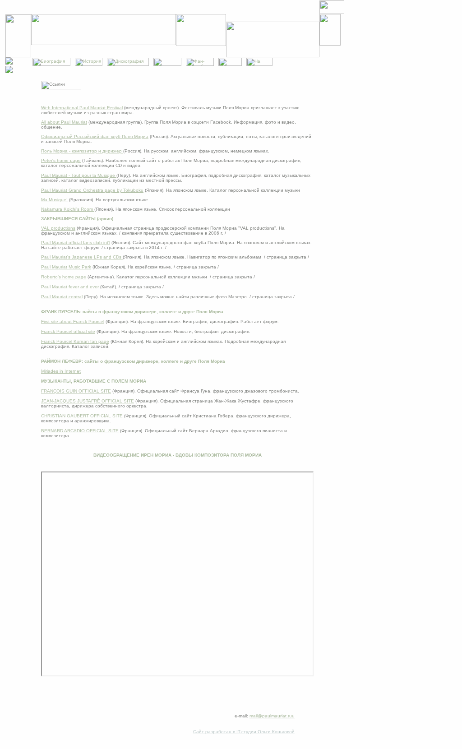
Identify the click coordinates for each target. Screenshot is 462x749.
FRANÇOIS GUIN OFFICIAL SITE (76, 390)
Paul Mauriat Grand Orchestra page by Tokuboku (92, 190)
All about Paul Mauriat (64, 122)
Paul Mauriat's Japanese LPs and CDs (82, 256)
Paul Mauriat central (62, 296)
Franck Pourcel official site (68, 331)
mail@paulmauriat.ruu (272, 715)
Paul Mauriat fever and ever (70, 286)
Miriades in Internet (61, 371)
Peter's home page (61, 160)
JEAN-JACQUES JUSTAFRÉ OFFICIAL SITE (87, 400)
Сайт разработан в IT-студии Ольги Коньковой (244, 731)
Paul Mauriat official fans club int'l (75, 242)
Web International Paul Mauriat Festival (82, 107)
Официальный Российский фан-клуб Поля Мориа (94, 136)
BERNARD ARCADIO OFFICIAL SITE (80, 430)
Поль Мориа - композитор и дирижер (82, 150)
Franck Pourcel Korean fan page (75, 341)
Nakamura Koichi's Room (67, 209)
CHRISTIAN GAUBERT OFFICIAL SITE (82, 415)
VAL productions (58, 228)
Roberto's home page (63, 276)
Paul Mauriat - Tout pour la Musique (78, 175)
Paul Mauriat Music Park (66, 266)
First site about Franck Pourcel (72, 321)
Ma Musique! (54, 199)
